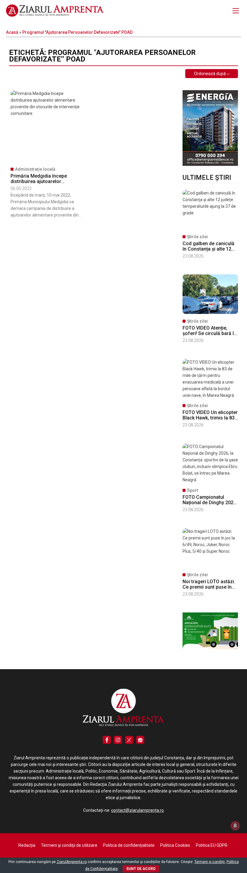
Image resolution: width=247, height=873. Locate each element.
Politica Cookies (175, 845)
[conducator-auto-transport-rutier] (210, 647)
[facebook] (107, 740)
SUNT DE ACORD (140, 869)
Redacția (26, 845)
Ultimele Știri (207, 177)
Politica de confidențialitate (129, 845)
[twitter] (129, 740)
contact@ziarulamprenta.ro (137, 810)
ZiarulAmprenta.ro (72, 862)
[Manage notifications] (235, 825)
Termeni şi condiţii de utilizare (69, 845)
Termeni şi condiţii (209, 862)
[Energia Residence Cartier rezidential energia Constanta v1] (210, 164)
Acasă (12, 32)
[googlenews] (140, 740)
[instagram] (118, 740)
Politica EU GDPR (211, 845)
